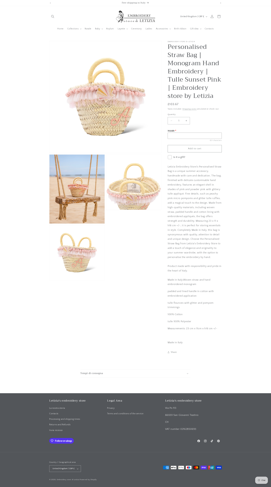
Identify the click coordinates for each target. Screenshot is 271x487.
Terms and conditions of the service (125, 413)
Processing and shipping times (64, 419)
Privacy (110, 408)
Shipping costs (189, 109)
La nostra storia (57, 408)
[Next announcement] (220, 3)
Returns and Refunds (59, 424)
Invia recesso (56, 430)
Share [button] (174, 352)
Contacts (53, 413)
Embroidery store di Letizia (68, 480)
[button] (52, 16)
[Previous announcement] (50, 3)
